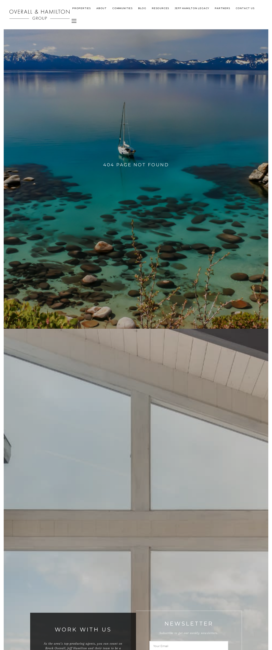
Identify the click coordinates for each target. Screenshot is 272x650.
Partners (222, 8)
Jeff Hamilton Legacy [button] (192, 8)
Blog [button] (142, 8)
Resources (160, 8)
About (101, 8)
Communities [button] (122, 8)
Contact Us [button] (245, 8)
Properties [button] (81, 8)
